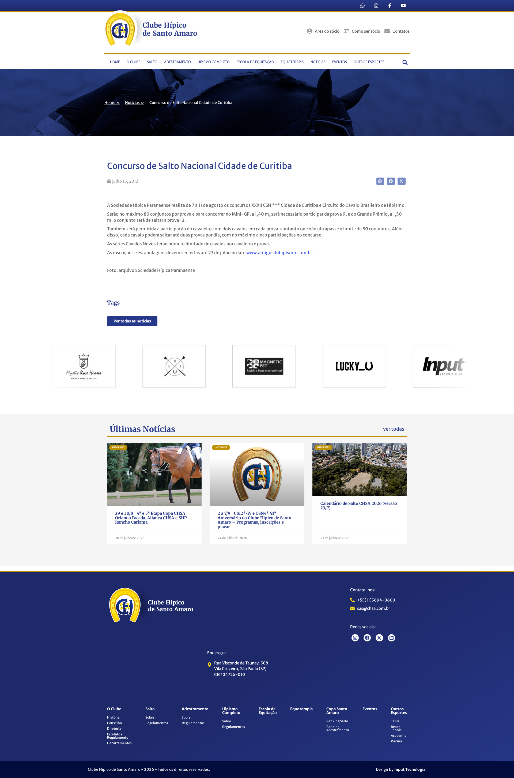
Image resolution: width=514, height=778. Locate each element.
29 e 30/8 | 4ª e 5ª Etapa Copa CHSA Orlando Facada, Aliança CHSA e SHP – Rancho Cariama (153, 518)
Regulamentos (156, 723)
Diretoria (114, 729)
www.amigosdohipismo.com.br (279, 252)
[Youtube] (403, 5)
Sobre (149, 717)
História (113, 717)
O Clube (133, 62)
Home (115, 62)
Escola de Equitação (255, 62)
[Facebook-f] (390, 5)
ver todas (393, 429)
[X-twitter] (379, 637)
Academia (398, 736)
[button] (405, 62)
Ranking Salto (337, 721)
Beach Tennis (396, 728)
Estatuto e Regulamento (117, 735)
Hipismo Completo (214, 62)
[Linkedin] (391, 637)
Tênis (395, 721)
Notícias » (134, 102)
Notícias (318, 62)
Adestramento (177, 62)
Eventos (339, 62)
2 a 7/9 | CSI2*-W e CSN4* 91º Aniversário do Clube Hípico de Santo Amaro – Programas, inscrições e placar (254, 520)
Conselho (114, 723)
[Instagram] (376, 5)
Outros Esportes (369, 62)
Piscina (396, 741)
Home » (112, 102)
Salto (152, 62)
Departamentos (119, 743)
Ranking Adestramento (337, 728)
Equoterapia (292, 62)
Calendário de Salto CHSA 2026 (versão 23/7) (358, 505)
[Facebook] (367, 637)
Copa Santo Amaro (336, 710)
